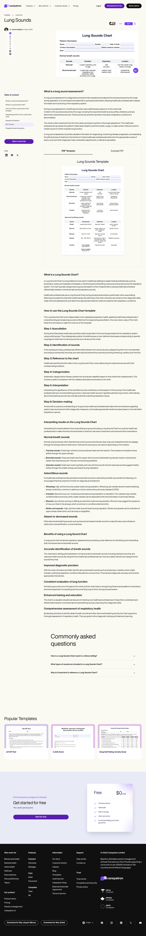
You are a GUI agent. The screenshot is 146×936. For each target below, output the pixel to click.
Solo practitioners (11, 879)
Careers (55, 867)
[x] (130, 922)
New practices (10, 875)
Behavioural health (12, 859)
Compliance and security (86, 883)
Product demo (10, 899)
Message (32, 867)
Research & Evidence (12, 121)
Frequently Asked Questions (15, 128)
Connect (32, 859)
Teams (7, 883)
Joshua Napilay (17, 29)
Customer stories (61, 6)
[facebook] (102, 922)
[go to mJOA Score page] (26, 736)
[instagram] (111, 922)
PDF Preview (10, 124)
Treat (30, 892)
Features (29, 6)
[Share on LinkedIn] (6, 155)
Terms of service (59, 894)
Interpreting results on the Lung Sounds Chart (18, 116)
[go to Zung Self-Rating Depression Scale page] (120, 736)
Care (30, 873)
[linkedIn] (121, 922)
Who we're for (44, 6)
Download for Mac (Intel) (54, 923)
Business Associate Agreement (60, 888)
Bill (29, 895)
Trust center (81, 879)
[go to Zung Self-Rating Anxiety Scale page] (73, 736)
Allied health (9, 867)
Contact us (80, 863)
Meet (30, 877)
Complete (32, 888)
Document (32, 881)
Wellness (8, 871)
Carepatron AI (10, 911)
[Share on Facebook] (12, 155)
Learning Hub (58, 879)
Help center (81, 859)
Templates (56, 875)
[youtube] (140, 922)
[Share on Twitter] (17, 155)
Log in (98, 6)
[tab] (68, 151)
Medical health (10, 863)
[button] (88, 922)
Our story (56, 859)
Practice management (13, 907)
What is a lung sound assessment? (17, 101)
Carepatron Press (59, 883)
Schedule (32, 863)
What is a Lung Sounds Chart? (15, 105)
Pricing (75, 6)
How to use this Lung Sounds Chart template (17, 110)
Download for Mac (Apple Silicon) (21, 923)
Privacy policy (82, 887)
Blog (54, 871)
